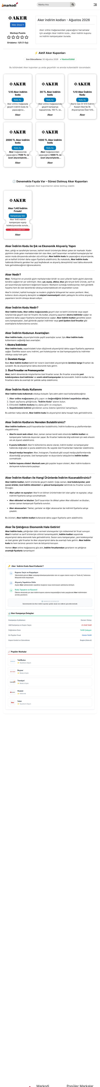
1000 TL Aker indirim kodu (50, 141)
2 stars (13, 38)
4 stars (22, 38)
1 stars (9, 38)
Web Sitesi (17, 25)
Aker (17, 114)
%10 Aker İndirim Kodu (82, 93)
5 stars (27, 38)
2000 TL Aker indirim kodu (18, 141)
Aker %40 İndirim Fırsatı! (17, 209)
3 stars (18, 38)
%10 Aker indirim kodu (17, 93)
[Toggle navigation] (95, 4)
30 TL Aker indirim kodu (50, 93)
